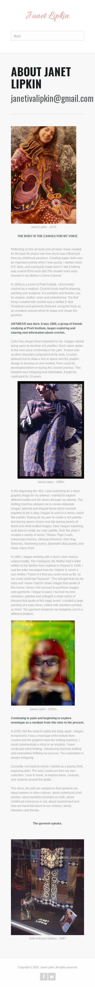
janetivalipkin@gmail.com (52, 97)
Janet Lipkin (47, 16)
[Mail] (52, 976)
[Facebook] (44, 976)
